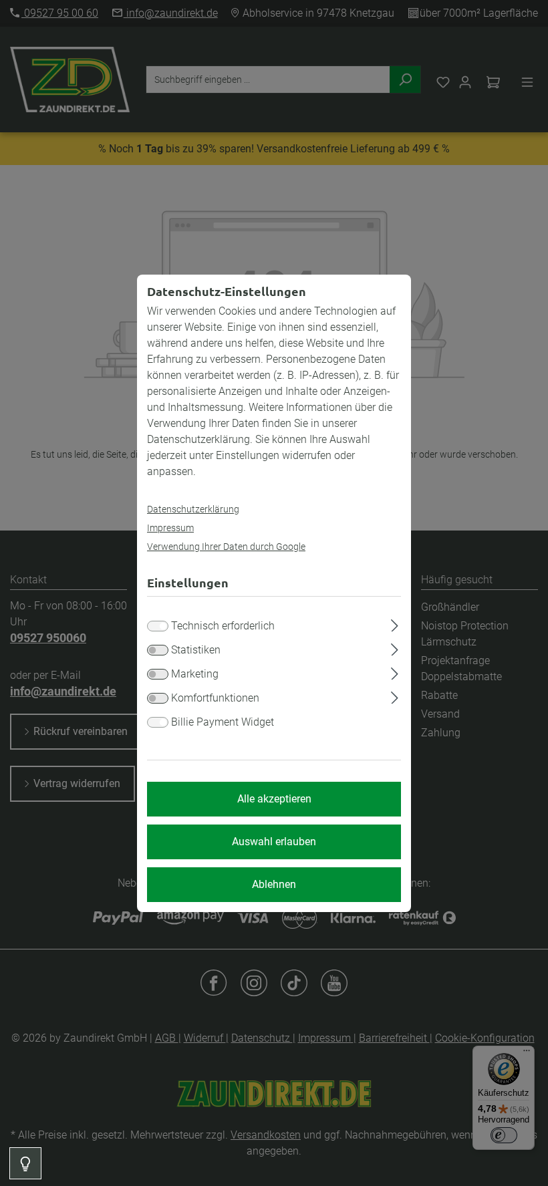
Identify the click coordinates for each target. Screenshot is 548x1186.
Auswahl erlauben (274, 841)
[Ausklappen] (394, 623)
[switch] (157, 650)
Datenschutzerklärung (193, 509)
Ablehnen (274, 884)
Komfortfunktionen (215, 698)
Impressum (170, 528)
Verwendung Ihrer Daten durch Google (226, 546)
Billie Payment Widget (222, 722)
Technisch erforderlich (223, 625)
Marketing (195, 674)
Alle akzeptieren (274, 798)
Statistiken (196, 649)
